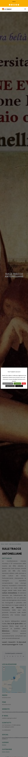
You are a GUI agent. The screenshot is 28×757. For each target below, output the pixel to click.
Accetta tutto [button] (17, 383)
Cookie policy (19, 386)
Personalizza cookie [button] (7, 383)
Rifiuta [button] (23, 383)
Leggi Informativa (10, 386)
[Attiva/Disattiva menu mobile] (25, 9)
